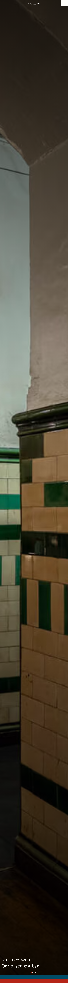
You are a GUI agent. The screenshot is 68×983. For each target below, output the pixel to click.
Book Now (34, 981)
